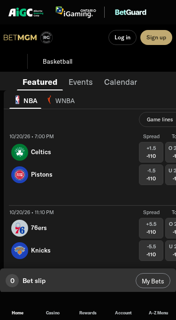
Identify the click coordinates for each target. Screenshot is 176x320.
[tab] (40, 81)
